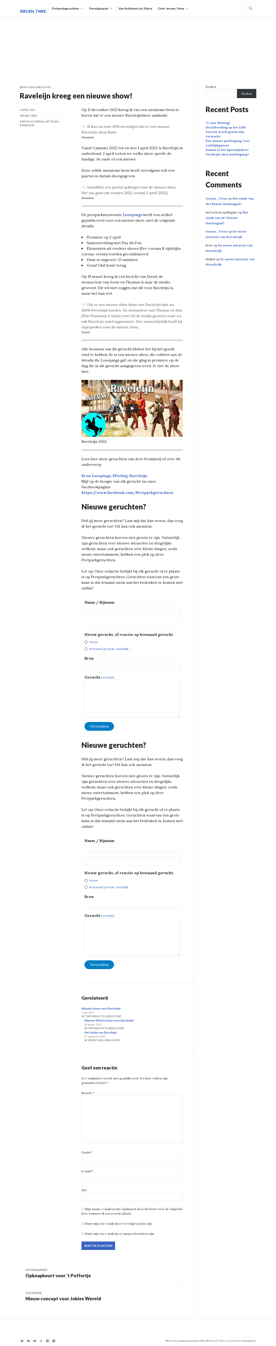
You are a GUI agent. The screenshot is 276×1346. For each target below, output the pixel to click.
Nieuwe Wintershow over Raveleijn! (109, 1020)
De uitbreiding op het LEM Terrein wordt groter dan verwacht (226, 131)
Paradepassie (98, 8)
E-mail (87, 1171)
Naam (86, 1152)
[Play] (132, 408)
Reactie (87, 1093)
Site (84, 1190)
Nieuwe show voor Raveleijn (101, 1008)
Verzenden (99, 726)
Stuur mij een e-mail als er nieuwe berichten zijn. (120, 1234)
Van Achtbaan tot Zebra (135, 8)
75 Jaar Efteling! (218, 123)
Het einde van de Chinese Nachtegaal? (227, 217)
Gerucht (99, 677)
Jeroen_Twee (33, 11)
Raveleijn (138, 475)
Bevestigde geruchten (35, 87)
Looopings (132, 214)
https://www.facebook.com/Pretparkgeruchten (127, 492)
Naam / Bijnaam (99, 602)
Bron (89, 658)
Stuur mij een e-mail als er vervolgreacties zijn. (118, 1223)
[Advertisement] (138, 45)
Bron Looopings (96, 475)
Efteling (120, 475)
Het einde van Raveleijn (100, 1032)
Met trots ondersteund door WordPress (190, 1340)
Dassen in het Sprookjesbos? (227, 150)
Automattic (249, 1340)
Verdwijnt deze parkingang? (227, 154)
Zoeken (211, 87)
